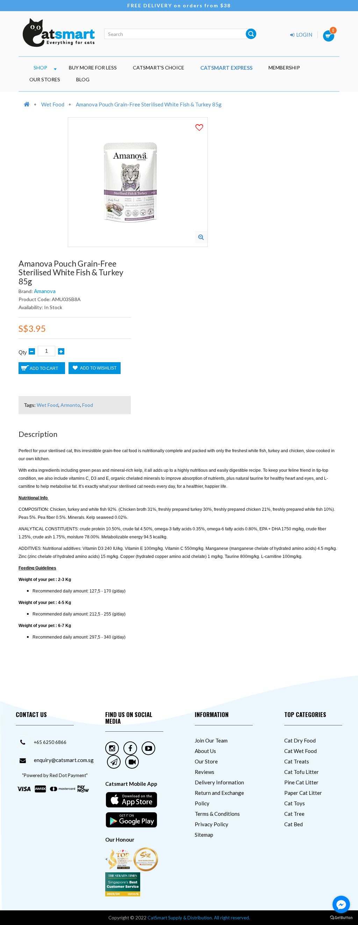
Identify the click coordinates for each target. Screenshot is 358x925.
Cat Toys (294, 803)
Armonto (70, 405)
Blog (83, 79)
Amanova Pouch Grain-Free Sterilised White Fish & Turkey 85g (149, 104)
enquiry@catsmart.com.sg (64, 760)
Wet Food (52, 104)
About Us (205, 751)
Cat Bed (293, 824)
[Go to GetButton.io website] (341, 918)
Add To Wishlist (97, 368)
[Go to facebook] (341, 904)
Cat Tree (294, 814)
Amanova (45, 291)
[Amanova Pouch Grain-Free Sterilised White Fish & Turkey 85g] (201, 237)
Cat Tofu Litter (301, 772)
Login (303, 34)
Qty (23, 352)
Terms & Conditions (217, 814)
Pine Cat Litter (301, 782)
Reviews (204, 772)
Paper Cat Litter (303, 793)
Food (87, 405)
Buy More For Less (93, 67)
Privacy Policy (211, 824)
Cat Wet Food (300, 751)
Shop (40, 67)
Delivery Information (219, 782)
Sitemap (204, 834)
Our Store (206, 761)
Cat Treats (296, 761)
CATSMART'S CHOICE (158, 67)
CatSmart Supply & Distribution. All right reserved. (199, 917)
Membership (284, 67)
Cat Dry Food (300, 740)
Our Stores (44, 79)
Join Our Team (211, 740)
